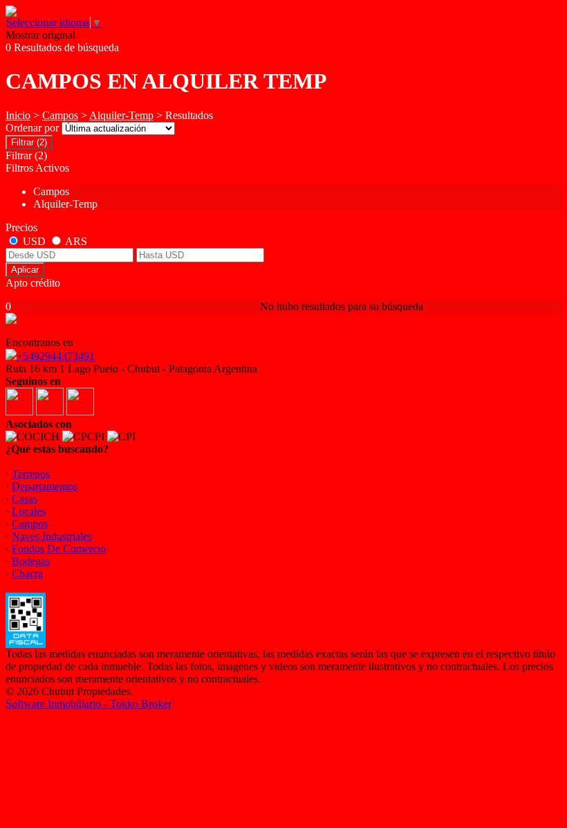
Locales (29, 511)
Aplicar (25, 269)
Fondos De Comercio (59, 549)
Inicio (18, 115)
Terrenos (31, 474)
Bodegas (31, 561)
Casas (24, 499)
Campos (60, 115)
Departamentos (44, 486)
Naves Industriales (52, 536)
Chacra (27, 573)
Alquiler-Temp (121, 115)
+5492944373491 (56, 356)
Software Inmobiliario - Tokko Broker (88, 704)
